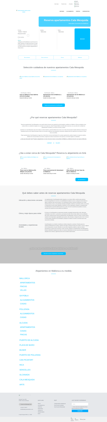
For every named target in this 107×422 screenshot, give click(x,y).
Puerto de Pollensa (29, 355)
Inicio (39, 403)
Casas (23, 304)
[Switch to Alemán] (76, 3)
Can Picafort (26, 360)
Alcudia (23, 323)
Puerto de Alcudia (29, 340)
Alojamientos (27, 300)
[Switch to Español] (77, 5)
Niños (59, 30)
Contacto (40, 410)
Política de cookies (59, 405)
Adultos (42, 30)
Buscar (82, 39)
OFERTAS (78, 11)
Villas (23, 290)
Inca (21, 365)
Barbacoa (80, 57)
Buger (22, 350)
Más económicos (44, 57)
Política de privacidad (59, 406)
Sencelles (24, 370)
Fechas (19, 30)
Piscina (62, 57)
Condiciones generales (60, 403)
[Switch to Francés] (77, 6)
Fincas (23, 286)
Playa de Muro (26, 345)
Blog (39, 413)
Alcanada (24, 375)
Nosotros (40, 408)
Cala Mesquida (27, 380)
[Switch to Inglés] (76, 1)
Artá (21, 385)
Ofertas (40, 406)
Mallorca (24, 278)
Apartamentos (27, 283)
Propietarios (41, 411)
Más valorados (27, 57)
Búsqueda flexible (22, 33)
